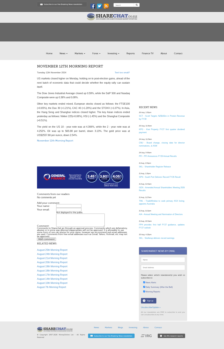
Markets (79, 53)
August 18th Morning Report (52, 270)
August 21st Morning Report (52, 258)
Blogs (120, 327)
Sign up (150, 301)
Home (49, 53)
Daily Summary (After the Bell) (159, 287)
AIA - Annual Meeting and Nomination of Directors (161, 214)
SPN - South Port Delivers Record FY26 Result (160, 177)
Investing (113, 53)
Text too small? (122, 72)
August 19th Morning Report (52, 266)
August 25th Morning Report (52, 250)
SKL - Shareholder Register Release (155, 167)
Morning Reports (152, 292)
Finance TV (147, 53)
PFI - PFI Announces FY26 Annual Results (158, 156)
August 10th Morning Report (52, 283)
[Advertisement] (83, 157)
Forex (95, 53)
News (63, 53)
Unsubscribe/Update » (150, 307)
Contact (178, 53)
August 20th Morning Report (52, 262)
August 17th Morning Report (52, 274)
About (164, 53)
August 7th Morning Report (51, 287)
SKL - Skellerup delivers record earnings (156, 238)
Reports (130, 53)
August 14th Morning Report (52, 279)
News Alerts (150, 282)
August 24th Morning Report (52, 254)
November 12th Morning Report (55, 140)
